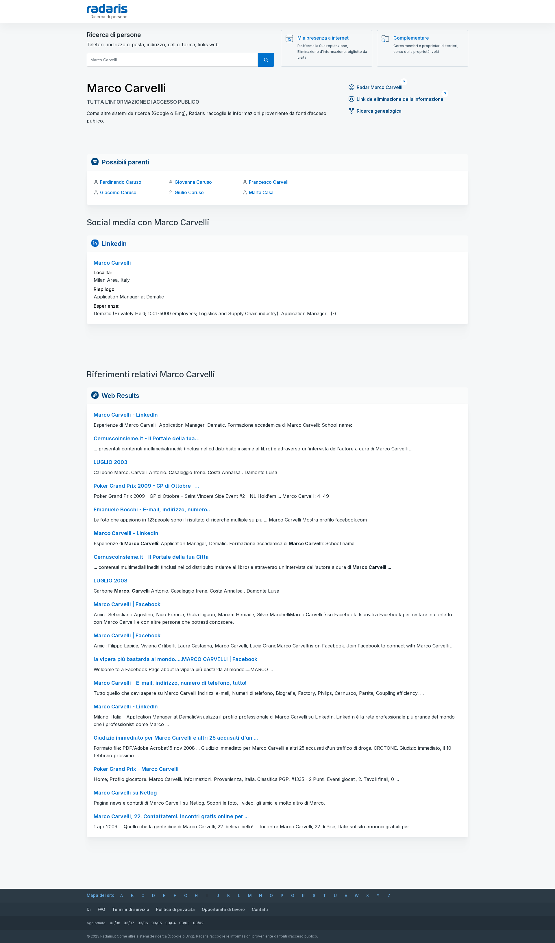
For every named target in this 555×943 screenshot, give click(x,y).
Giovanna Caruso (193, 182)
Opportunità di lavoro (223, 909)
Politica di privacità (175, 909)
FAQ (101, 909)
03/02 (198, 923)
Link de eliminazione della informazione (400, 99)
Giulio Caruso (189, 192)
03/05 (156, 923)
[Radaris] (107, 8)
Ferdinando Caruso (120, 182)
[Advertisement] (277, 141)
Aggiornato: (96, 923)
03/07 (129, 923)
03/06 (143, 923)
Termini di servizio (130, 909)
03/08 (115, 923)
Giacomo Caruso (118, 192)
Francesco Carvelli (269, 182)
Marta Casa (261, 192)
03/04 (170, 923)
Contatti (260, 909)
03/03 (184, 923)
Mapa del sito (100, 895)
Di (89, 909)
